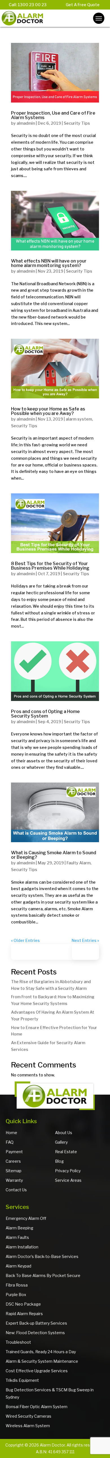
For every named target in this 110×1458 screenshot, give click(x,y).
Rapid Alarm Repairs (24, 1313)
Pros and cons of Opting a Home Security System (45, 714)
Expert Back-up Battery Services (36, 1323)
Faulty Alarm (79, 862)
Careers (13, 1161)
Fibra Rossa (17, 1285)
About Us (63, 1132)
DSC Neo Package (23, 1304)
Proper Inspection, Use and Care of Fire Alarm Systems (53, 115)
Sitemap (13, 1170)
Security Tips (77, 123)
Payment (14, 1151)
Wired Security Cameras (28, 1416)
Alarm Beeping (19, 1227)
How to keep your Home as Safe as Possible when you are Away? (48, 411)
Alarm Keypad (18, 1266)
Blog (59, 1161)
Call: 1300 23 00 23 (28, 4)
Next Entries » (85, 940)
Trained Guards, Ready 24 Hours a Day (41, 1351)
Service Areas (68, 1180)
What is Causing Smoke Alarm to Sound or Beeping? (53, 855)
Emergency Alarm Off (26, 1218)
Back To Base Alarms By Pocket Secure (43, 1275)
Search (88, 952)
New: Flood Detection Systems (35, 1332)
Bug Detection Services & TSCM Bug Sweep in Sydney (50, 1393)
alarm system (79, 419)
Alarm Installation (22, 1247)
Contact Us (16, 1189)
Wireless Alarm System (28, 1425)
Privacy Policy (68, 1170)
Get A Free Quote (83, 4)
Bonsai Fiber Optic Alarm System (36, 1406)
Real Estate (66, 1151)
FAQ (10, 1142)
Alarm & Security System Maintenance (42, 1361)
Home (11, 1132)
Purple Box (16, 1294)
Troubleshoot (18, 1342)
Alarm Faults (17, 1237)
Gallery (61, 1142)
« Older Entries (25, 940)
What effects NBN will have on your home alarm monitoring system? (49, 263)
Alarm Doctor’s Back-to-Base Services (42, 1256)
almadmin (26, 123)
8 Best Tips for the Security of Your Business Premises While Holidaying (50, 566)
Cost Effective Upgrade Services (37, 1370)
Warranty (14, 1180)
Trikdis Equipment (22, 1380)
